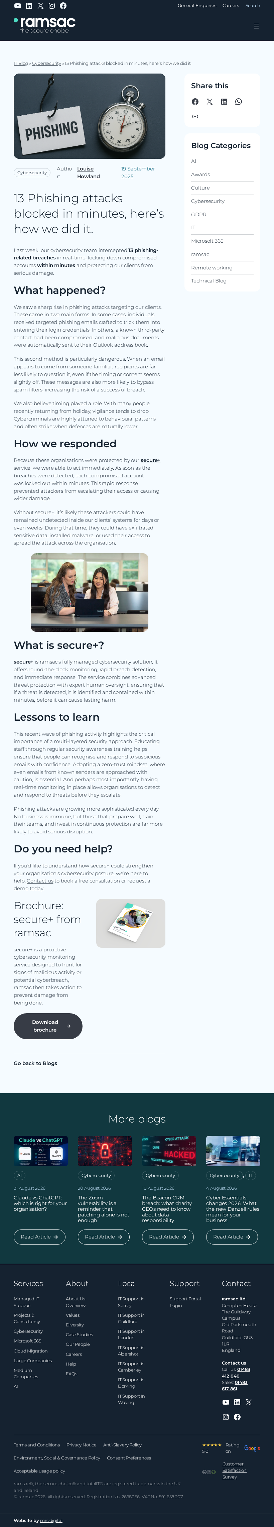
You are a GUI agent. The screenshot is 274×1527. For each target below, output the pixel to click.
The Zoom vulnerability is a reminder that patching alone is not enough (103, 1209)
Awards (200, 174)
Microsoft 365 (207, 241)
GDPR (199, 214)
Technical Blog (209, 280)
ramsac (200, 254)
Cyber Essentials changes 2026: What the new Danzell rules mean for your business (232, 1209)
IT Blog (21, 63)
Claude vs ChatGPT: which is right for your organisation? (40, 1203)
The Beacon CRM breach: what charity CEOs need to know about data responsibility (167, 1209)
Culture (200, 188)
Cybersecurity (46, 63)
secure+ (150, 460)
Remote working (212, 267)
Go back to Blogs (35, 1063)
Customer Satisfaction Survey (235, 1470)
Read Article (36, 1239)
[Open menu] (256, 26)
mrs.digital (51, 1520)
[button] (195, 116)
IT (193, 227)
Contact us (40, 880)
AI (193, 161)
